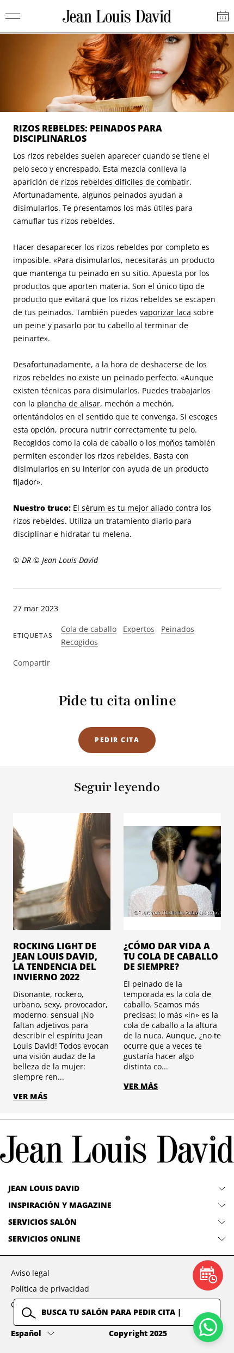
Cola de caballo (88, 629)
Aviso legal (30, 1273)
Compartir (31, 662)
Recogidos (79, 642)
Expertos (139, 629)
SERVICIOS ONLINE (44, 1238)
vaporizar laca (165, 312)
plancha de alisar (68, 403)
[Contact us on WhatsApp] (208, 1327)
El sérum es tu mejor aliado (124, 508)
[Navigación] (13, 16)
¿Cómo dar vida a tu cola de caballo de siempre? (171, 956)
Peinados (177, 629)
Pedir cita (117, 739)
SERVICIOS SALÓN (42, 1222)
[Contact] (223, 16)
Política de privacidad (50, 1288)
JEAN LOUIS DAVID (43, 1188)
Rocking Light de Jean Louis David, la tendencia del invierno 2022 (55, 961)
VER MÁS (30, 1096)
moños (169, 442)
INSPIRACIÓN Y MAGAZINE (60, 1205)
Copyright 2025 (138, 1333)
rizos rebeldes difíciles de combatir (124, 182)
